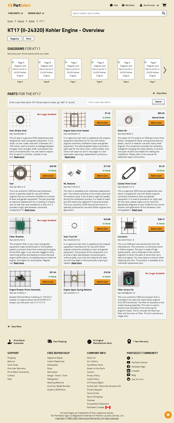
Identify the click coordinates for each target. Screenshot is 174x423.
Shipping (11, 357)
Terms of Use (93, 393)
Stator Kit (122, 130)
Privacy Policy (93, 375)
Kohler (32, 21)
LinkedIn (135, 370)
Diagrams (14, 38)
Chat (116, 5)
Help (9, 378)
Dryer (49, 368)
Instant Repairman (56, 361)
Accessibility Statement (98, 403)
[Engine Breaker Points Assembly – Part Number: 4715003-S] (21, 279)
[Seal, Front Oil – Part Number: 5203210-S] (75, 226)
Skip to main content (87, 11)
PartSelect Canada (95, 407)
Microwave (52, 371)
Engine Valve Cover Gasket (76, 130)
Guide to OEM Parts (56, 389)
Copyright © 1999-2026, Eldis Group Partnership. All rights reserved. (87, 418)
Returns (11, 361)
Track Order (12, 364)
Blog (134, 375)
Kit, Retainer (69, 183)
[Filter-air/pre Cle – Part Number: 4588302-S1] (129, 279)
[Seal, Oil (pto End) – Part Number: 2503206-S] (21, 119)
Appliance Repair (55, 357)
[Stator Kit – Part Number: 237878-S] (129, 119)
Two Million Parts (95, 364)
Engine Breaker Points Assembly (25, 289)
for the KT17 (24, 93)
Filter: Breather (17, 236)
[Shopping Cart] (164, 5)
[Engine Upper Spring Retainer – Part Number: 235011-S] (75, 279)
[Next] (164, 70)
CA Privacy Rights (95, 382)
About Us (91, 357)
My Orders (130, 5)
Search (158, 101)
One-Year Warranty (16, 368)
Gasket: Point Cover (127, 183)
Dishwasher (52, 364)
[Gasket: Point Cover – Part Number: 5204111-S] (129, 173)
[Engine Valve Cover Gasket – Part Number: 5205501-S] (75, 119)
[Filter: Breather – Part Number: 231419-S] (21, 226)
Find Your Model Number (58, 386)
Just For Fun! (137, 379)
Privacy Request (94, 389)
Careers (90, 371)
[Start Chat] (168, 415)
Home (10, 21)
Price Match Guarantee (18, 371)
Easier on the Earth (96, 368)
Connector (123, 236)
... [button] (18, 156)
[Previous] (9, 70)
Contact (11, 375)
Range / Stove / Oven (57, 375)
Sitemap (91, 400)
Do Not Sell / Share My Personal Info (104, 386)
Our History (92, 361)
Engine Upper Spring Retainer (78, 289)
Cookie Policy (93, 378)
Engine (21, 21)
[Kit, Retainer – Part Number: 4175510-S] (75, 173)
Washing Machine (55, 382)
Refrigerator (53, 378)
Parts (28, 38)
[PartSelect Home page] (19, 5)
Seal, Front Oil (70, 236)
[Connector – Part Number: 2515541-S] (129, 226)
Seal (11, 183)
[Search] (163, 13)
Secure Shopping (94, 396)
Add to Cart (102, 122)
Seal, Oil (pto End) (18, 130)
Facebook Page (138, 366)
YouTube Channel (139, 362)
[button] (16, 13)
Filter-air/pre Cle (125, 289)
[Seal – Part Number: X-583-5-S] (21, 173)
